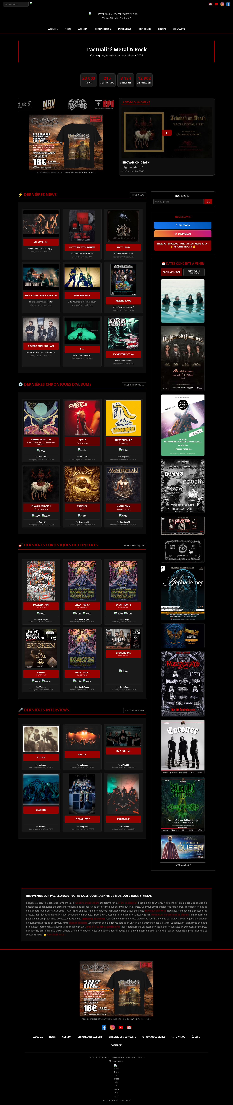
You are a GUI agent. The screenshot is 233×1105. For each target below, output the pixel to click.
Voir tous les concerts (194, 272)
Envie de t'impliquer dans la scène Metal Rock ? (182, 245)
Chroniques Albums (90, 1036)
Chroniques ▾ (102, 28)
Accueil (53, 28)
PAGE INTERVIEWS (134, 710)
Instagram (184, 233)
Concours (145, 28)
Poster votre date (171, 272)
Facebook (184, 225)
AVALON (42, 457)
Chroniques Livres (153, 1036)
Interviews (125, 28)
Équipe (195, 1036)
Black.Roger (42, 619)
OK (208, 202)
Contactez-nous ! (55, 934)
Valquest (42, 765)
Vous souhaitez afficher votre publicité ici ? (66, 172)
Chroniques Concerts (122, 1036)
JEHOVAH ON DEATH (135, 162)
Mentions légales (116, 1061)
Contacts (179, 28)
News (68, 28)
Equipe (162, 28)
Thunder (42, 826)
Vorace (42, 687)
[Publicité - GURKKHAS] (66, 142)
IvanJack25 (125, 457)
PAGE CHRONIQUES (134, 384)
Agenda (82, 28)
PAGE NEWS (138, 195)
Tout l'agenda (183, 865)
